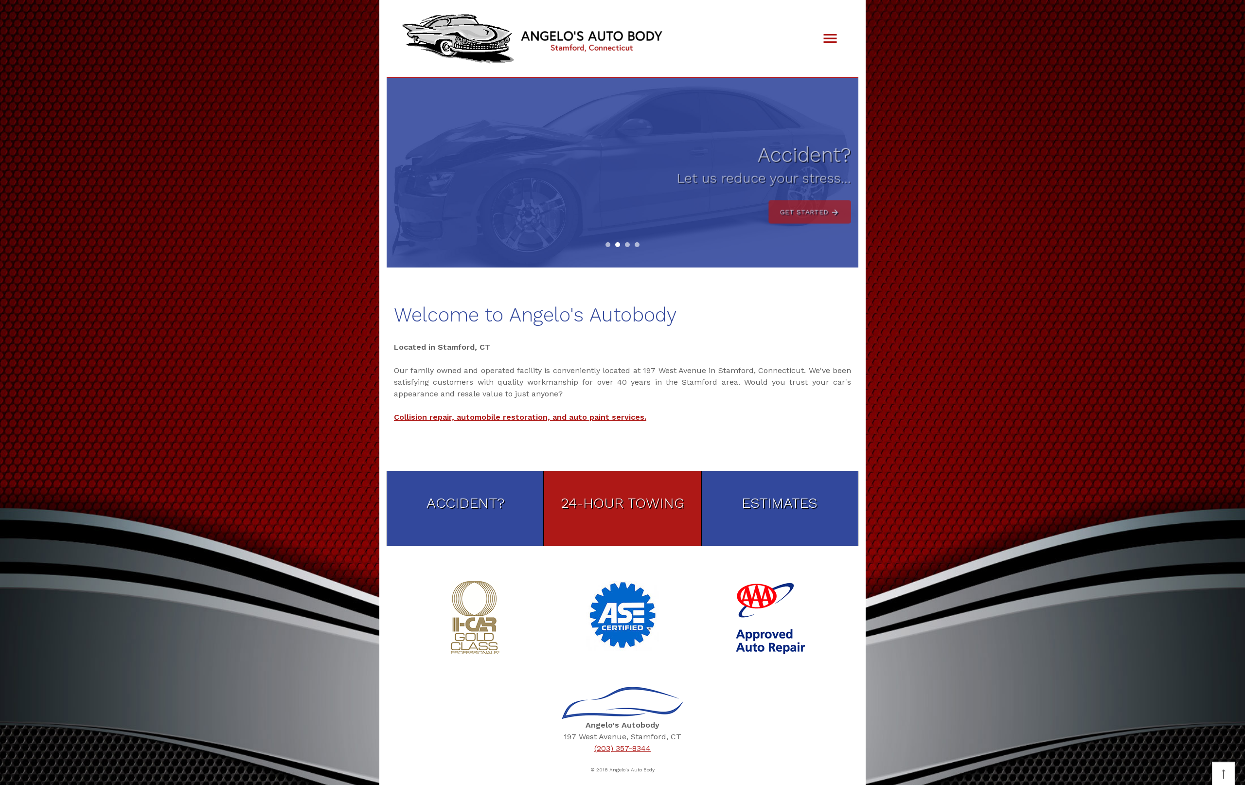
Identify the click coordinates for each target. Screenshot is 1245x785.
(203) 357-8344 (622, 748)
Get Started (805, 206)
